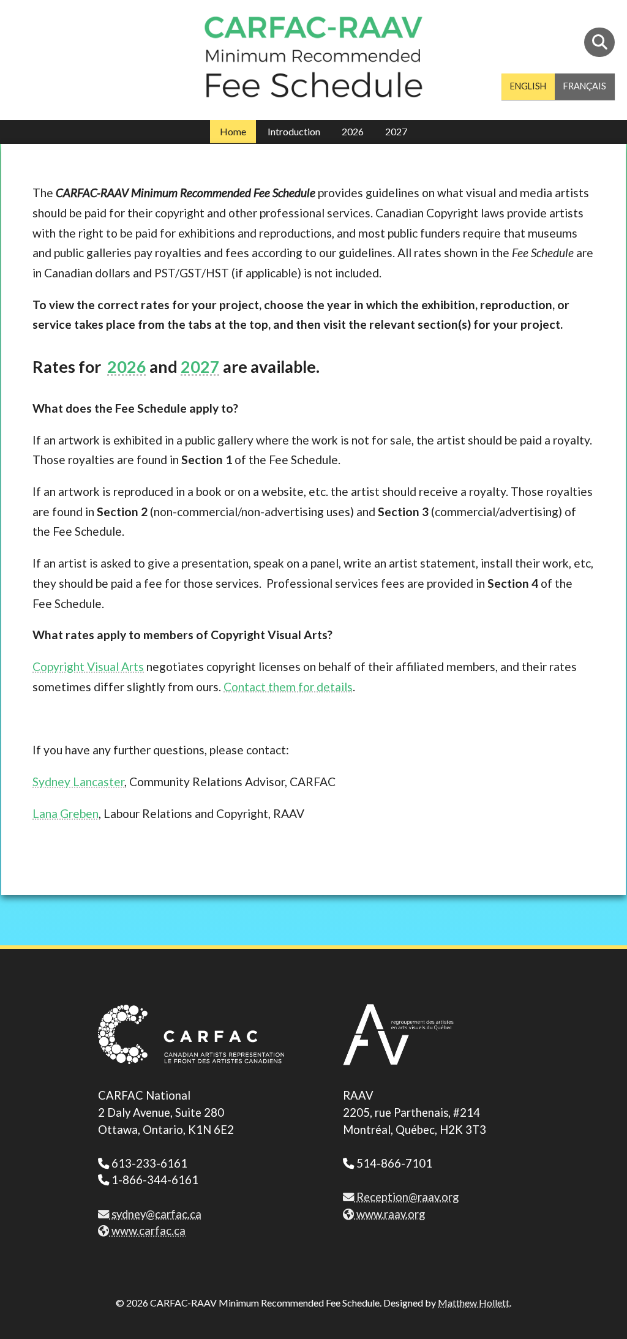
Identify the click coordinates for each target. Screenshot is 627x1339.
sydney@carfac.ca (155, 1214)
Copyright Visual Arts (88, 666)
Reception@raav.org (406, 1197)
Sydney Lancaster (78, 782)
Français (584, 86)
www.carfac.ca (147, 1230)
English (528, 86)
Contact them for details (288, 687)
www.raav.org (389, 1214)
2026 (353, 131)
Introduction (294, 131)
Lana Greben (65, 813)
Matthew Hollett (473, 1302)
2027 (396, 131)
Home (233, 131)
